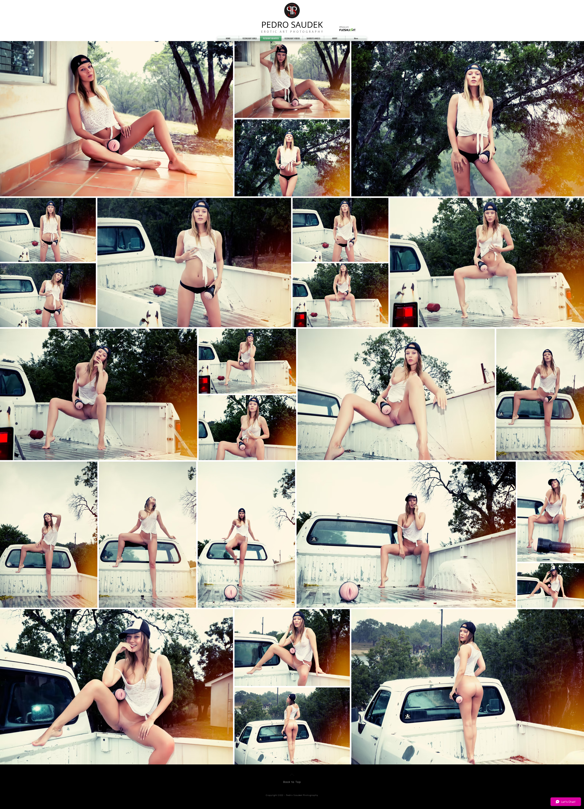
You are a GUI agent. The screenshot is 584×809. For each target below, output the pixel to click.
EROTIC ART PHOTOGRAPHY (292, 31)
